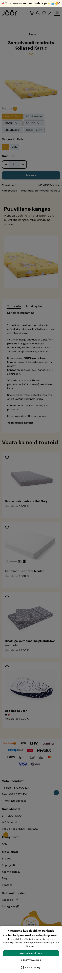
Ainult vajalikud (31, 960)
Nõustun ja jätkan (31, 953)
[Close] (59, 2)
